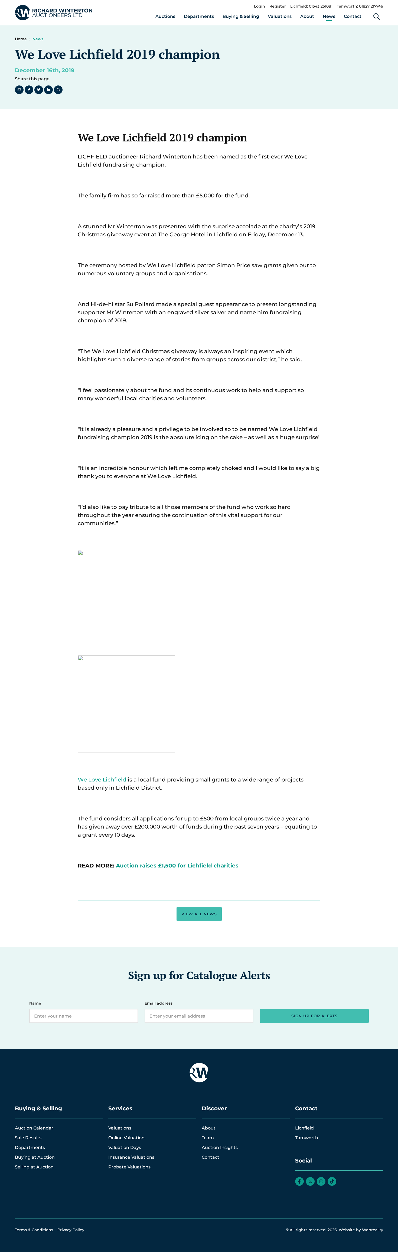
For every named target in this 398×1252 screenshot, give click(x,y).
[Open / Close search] (376, 16)
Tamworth (306, 1137)
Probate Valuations (129, 1167)
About (307, 16)
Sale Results (28, 1137)
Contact (352, 16)
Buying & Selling (241, 16)
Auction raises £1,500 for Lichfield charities (177, 865)
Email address (158, 1003)
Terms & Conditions (34, 1229)
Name (35, 1003)
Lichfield (304, 1128)
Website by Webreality (361, 1229)
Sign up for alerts (314, 1015)
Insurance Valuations (131, 1157)
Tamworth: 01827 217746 (360, 6)
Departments (199, 16)
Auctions (165, 16)
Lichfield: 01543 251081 (311, 6)
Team (208, 1137)
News (329, 16)
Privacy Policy (70, 1229)
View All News (199, 914)
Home (21, 39)
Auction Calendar (34, 1128)
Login (259, 6)
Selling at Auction (34, 1167)
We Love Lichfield (102, 779)
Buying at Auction (35, 1157)
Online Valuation (126, 1137)
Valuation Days (124, 1147)
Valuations (280, 16)
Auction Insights (220, 1147)
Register (277, 6)
